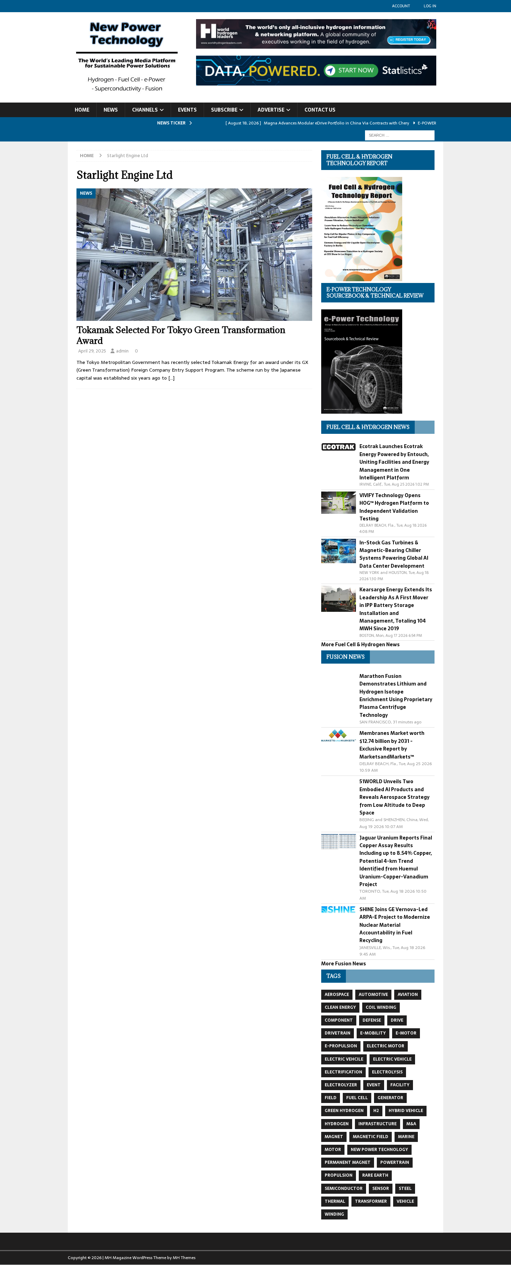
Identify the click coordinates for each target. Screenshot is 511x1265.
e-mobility (373, 1033)
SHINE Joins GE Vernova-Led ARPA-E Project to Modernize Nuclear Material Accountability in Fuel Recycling (394, 925)
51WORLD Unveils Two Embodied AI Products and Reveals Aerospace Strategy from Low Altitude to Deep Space (394, 797)
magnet (334, 1136)
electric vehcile (344, 1059)
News (111, 110)
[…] (171, 378)
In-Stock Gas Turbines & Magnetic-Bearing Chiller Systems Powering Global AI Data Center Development (393, 554)
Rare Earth (375, 1175)
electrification (343, 1072)
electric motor (385, 1046)
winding (334, 1214)
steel (405, 1188)
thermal (335, 1201)
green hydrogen (344, 1110)
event (374, 1084)
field (330, 1097)
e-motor (406, 1033)
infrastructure (377, 1123)
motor (333, 1149)
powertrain (394, 1162)
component (339, 1020)
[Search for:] (400, 135)
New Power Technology (379, 1149)
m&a (411, 1123)
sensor (380, 1188)
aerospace (337, 994)
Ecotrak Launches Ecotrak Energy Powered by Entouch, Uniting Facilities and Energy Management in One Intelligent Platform (394, 462)
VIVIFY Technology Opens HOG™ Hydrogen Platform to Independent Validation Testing (394, 507)
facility (399, 1084)
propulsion (338, 1175)
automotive (373, 994)
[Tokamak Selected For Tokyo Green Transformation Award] (194, 254)
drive (397, 1020)
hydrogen (337, 1123)
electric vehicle (392, 1059)
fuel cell (357, 1097)
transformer (371, 1201)
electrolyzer (341, 1084)
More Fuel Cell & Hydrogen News (360, 644)
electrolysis (387, 1072)
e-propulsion (341, 1046)
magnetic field (370, 1136)
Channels (145, 110)
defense (372, 1020)
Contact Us (320, 110)
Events (187, 110)
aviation (408, 994)
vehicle (405, 1201)
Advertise (271, 110)
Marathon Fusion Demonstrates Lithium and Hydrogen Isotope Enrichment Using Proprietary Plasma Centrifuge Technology (395, 695)
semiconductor (344, 1188)
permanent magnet (348, 1162)
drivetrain (337, 1033)
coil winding (381, 1007)
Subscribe (224, 110)
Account (401, 6)
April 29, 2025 (92, 351)
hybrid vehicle (406, 1110)
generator (390, 1097)
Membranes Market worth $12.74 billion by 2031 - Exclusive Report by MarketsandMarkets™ (391, 744)
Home (82, 110)
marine (406, 1136)
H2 (376, 1110)
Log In (430, 6)
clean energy (340, 1007)
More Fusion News (343, 963)
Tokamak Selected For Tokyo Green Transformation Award (180, 335)
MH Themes (184, 1257)
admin (122, 351)
